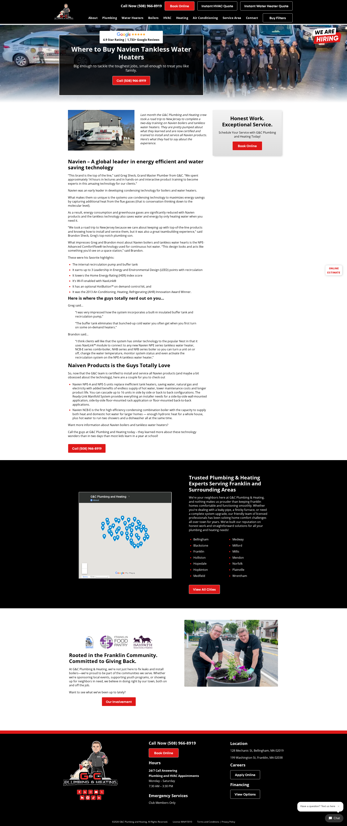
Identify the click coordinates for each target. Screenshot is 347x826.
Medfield (199, 575)
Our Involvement (119, 701)
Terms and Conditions (208, 821)
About (93, 18)
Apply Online (245, 774)
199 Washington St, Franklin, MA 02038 (256, 757)
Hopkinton (200, 569)
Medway (238, 539)
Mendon (238, 557)
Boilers (153, 18)
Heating (182, 18)
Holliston (199, 557)
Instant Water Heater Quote (266, 6)
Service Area (232, 18)
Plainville (238, 569)
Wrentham (239, 575)
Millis (235, 551)
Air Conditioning (205, 18)
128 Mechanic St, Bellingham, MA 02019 (257, 750)
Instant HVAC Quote (217, 6)
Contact (252, 18)
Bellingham (201, 539)
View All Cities (204, 589)
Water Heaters (132, 18)
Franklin (198, 551)
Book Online (179, 6)
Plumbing (109, 18)
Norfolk (237, 563)
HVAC (167, 18)
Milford (237, 545)
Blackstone (200, 545)
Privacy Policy (228, 821)
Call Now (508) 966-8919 (141, 6)
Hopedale (200, 563)
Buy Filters (277, 18)
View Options (245, 794)
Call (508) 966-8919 (131, 80)
